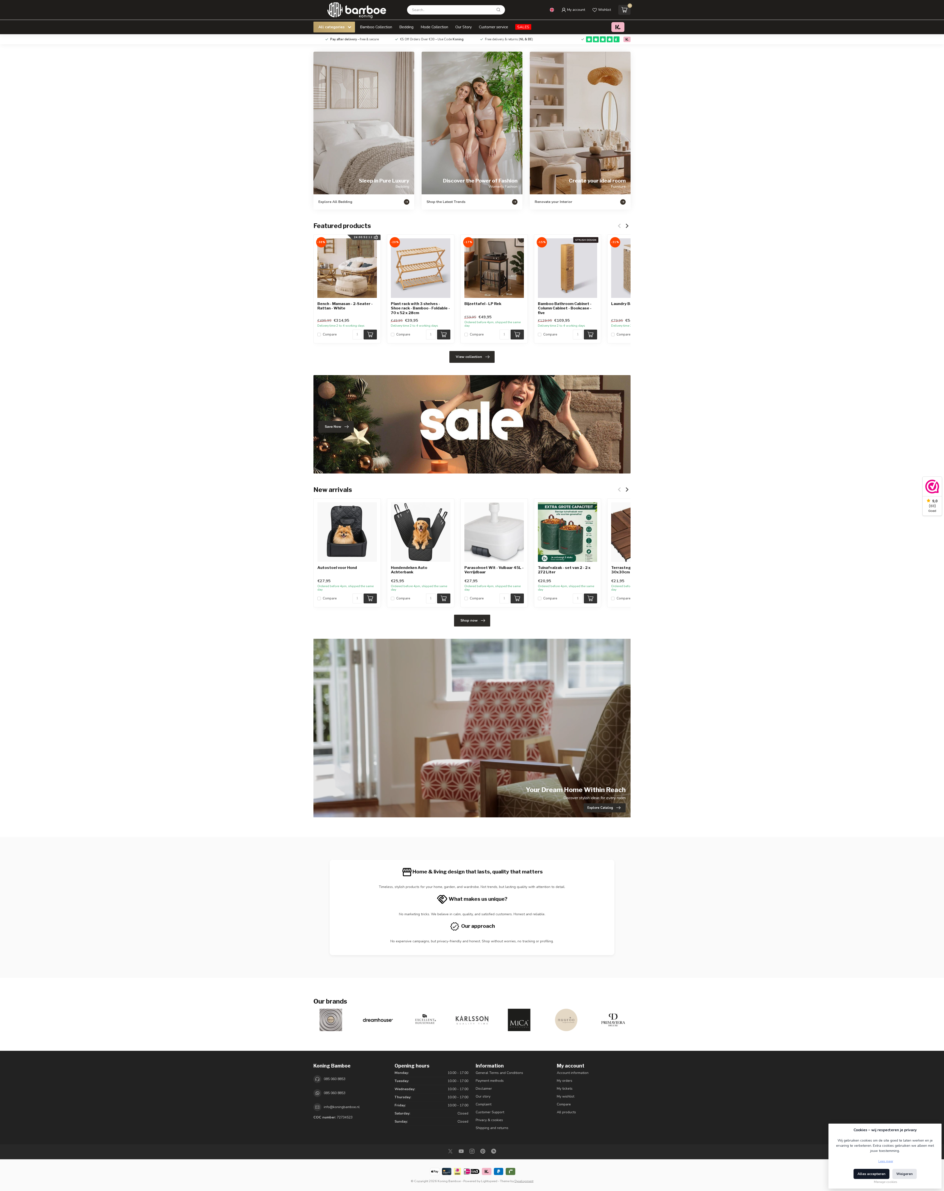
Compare (330, 334)
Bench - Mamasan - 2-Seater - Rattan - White (345, 306)
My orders (564, 1080)
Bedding (406, 27)
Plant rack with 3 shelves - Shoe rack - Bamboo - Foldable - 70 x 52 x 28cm (420, 308)
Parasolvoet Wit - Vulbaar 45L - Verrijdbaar (494, 569)
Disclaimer (484, 1088)
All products (566, 1112)
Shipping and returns (492, 1128)
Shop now (469, 620)
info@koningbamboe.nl (342, 1107)
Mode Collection (434, 27)
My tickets (565, 1088)
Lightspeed (489, 1181)
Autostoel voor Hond (337, 567)
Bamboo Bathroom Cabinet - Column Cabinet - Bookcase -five (564, 308)
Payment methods (490, 1080)
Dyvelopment (524, 1181)
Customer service (493, 27)
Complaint (483, 1104)
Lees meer (885, 1161)
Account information (573, 1072)
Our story (483, 1096)
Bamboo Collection (376, 27)
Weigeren (904, 1174)
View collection (469, 356)
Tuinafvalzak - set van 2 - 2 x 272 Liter (564, 569)
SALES (523, 27)
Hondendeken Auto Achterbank (409, 569)
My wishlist (565, 1096)
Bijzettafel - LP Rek (482, 304)
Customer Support (490, 1112)
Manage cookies (885, 1182)
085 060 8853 (334, 1079)
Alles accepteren (871, 1174)
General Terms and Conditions (499, 1072)
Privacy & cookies (489, 1120)
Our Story (463, 27)
